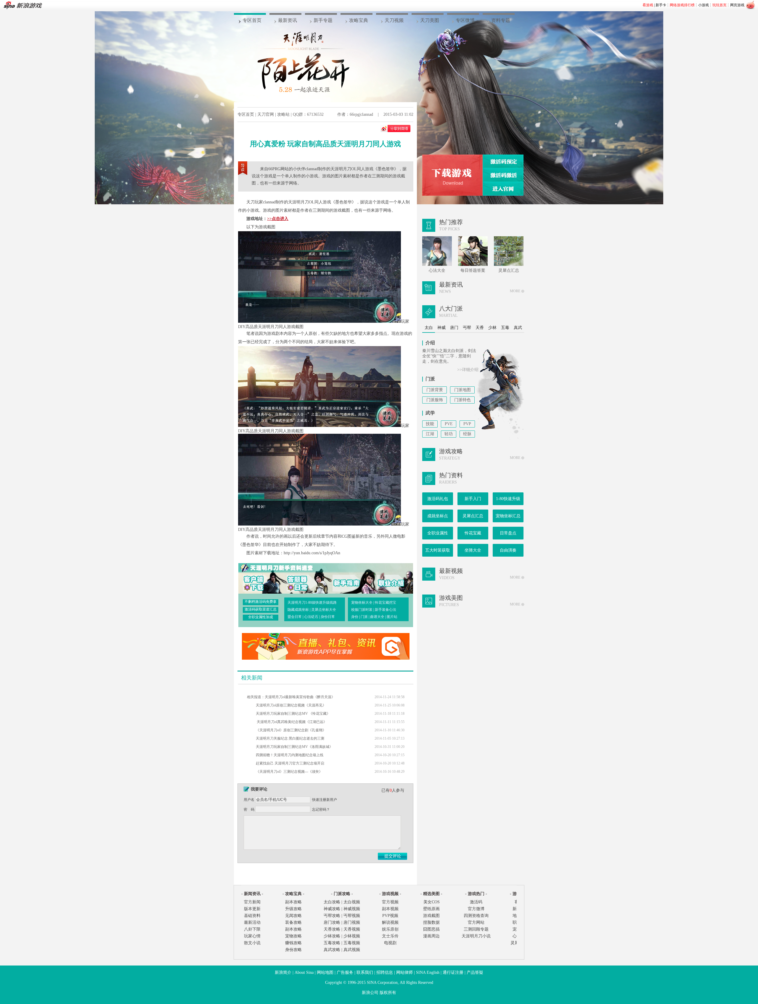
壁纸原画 (431, 909)
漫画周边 (431, 936)
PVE (449, 424)
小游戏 (703, 5)
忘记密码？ (321, 809)
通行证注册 (453, 972)
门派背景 (434, 390)
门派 (364, 617)
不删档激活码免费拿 (261, 602)
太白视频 (351, 902)
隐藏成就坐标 (298, 610)
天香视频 (351, 929)
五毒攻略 (332, 943)
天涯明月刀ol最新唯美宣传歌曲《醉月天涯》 (300, 697)
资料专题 (500, 20)
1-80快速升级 (508, 499)
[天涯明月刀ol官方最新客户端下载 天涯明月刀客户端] (259, 578)
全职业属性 (437, 533)
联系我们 (364, 972)
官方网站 (476, 922)
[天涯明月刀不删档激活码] (503, 161)
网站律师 (404, 972)
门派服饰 (434, 400)
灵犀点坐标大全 (323, 610)
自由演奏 (508, 550)
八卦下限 (252, 929)
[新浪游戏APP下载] (325, 658)
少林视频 (351, 936)
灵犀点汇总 (472, 516)
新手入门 (473, 499)
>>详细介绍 (467, 369)
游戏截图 (431, 915)
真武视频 (351, 949)
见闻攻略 (293, 915)
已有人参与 (392, 790)
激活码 (476, 902)
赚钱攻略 (293, 943)
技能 (430, 424)
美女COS (431, 902)
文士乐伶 (390, 936)
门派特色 (462, 400)
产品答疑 (475, 972)
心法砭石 (311, 617)
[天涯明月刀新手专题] (343, 578)
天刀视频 (394, 20)
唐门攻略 (332, 922)
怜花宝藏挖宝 (385, 602)
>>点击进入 (277, 218)
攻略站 (283, 114)
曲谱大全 (377, 617)
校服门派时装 (361, 610)
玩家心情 (252, 936)
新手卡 (661, 5)
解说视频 (390, 922)
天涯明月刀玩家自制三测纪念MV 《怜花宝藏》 (293, 713)
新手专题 (323, 20)
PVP (467, 424)
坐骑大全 (473, 550)
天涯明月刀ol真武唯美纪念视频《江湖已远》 (291, 722)
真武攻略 (332, 949)
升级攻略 (293, 909)
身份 (354, 617)
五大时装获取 (437, 550)
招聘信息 (384, 972)
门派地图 (462, 390)
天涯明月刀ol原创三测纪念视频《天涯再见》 (291, 705)
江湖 (430, 434)
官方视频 (390, 902)
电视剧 (390, 943)
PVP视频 (390, 915)
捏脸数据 (431, 922)
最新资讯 (287, 20)
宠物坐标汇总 (508, 516)
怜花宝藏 (473, 533)
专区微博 (465, 20)
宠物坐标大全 (361, 602)
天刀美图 (429, 20)
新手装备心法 (385, 610)
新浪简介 (283, 972)
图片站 (392, 617)
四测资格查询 (476, 915)
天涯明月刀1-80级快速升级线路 (312, 602)
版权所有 (388, 992)
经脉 (467, 434)
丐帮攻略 (332, 915)
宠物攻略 (293, 936)
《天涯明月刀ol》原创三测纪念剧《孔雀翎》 (291, 730)
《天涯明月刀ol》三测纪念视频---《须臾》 (289, 772)
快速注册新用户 (324, 800)
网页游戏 (737, 5)
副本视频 (390, 909)
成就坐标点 (437, 516)
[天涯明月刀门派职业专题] (386, 578)
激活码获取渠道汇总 (261, 609)
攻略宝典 (358, 20)
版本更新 (252, 909)
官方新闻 (252, 902)
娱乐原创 (390, 929)
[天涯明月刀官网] (503, 189)
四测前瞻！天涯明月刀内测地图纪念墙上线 (289, 755)
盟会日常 (295, 617)
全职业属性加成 (260, 617)
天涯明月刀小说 (476, 936)
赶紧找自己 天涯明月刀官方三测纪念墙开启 (290, 763)
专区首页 (252, 20)
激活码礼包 (437, 499)
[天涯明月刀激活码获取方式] (503, 175)
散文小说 (252, 943)
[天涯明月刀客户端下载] (452, 175)
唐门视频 (351, 922)
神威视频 (351, 909)
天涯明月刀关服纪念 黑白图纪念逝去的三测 (290, 738)
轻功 (448, 434)
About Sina (304, 972)
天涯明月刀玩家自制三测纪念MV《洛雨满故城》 (294, 747)
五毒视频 (351, 943)
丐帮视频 (351, 915)
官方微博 (476, 909)
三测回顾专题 (476, 929)
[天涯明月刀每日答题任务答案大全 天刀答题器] (301, 578)
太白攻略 (332, 902)
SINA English (427, 972)
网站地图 (325, 972)
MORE (515, 291)
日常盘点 (508, 533)
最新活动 (252, 922)
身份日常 (328, 617)
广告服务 (345, 972)
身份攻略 (293, 949)
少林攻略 (332, 936)
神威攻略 (332, 909)
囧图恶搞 (431, 929)
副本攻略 (293, 902)
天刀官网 (265, 114)
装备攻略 (293, 922)
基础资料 (252, 915)
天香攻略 (332, 929)
